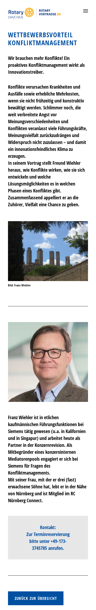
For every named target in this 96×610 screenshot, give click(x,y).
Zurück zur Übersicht (36, 598)
